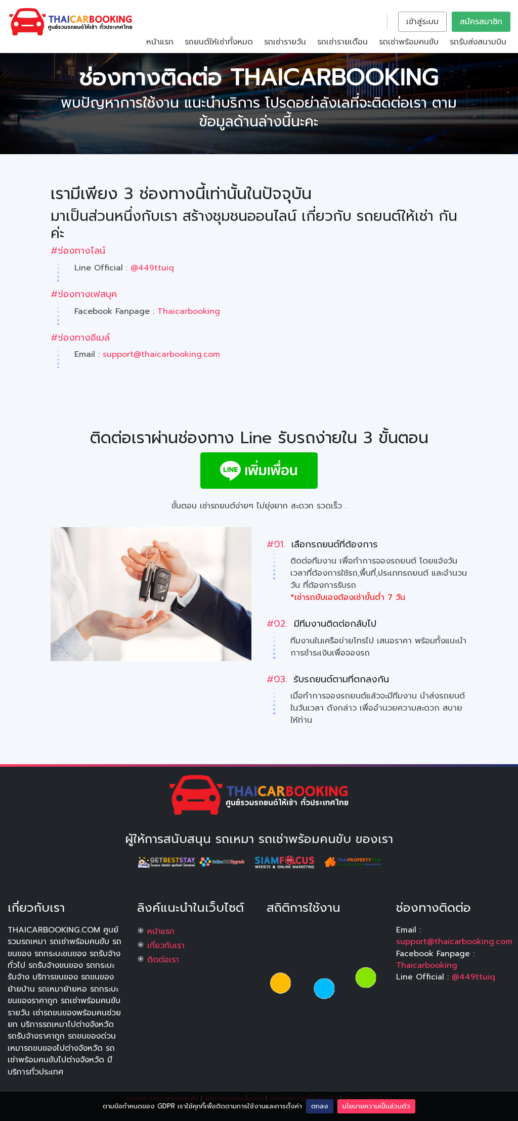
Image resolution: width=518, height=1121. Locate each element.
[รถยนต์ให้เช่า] (259, 470)
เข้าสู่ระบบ (422, 22)
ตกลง (319, 1106)
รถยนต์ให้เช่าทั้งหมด (219, 42)
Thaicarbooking (188, 311)
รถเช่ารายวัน (285, 42)
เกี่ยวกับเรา (166, 946)
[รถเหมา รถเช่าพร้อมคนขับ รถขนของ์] (259, 794)
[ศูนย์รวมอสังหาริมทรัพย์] (352, 861)
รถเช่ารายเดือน (342, 42)
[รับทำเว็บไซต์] (286, 861)
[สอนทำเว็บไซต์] (223, 861)
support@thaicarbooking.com (161, 354)
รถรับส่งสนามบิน (478, 42)
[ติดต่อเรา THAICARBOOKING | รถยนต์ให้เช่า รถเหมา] (71, 21)
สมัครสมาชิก (481, 22)
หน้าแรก (160, 42)
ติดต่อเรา (163, 960)
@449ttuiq (152, 268)
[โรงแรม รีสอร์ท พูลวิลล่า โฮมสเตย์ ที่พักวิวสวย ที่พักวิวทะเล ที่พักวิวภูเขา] (167, 861)
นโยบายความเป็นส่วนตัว (376, 1106)
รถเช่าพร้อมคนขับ (409, 42)
